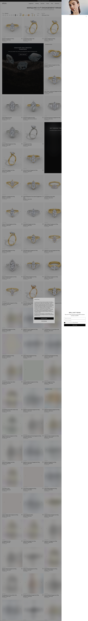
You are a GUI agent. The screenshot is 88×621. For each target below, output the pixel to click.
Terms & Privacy (75, 322)
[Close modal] (44, 310)
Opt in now (75, 325)
